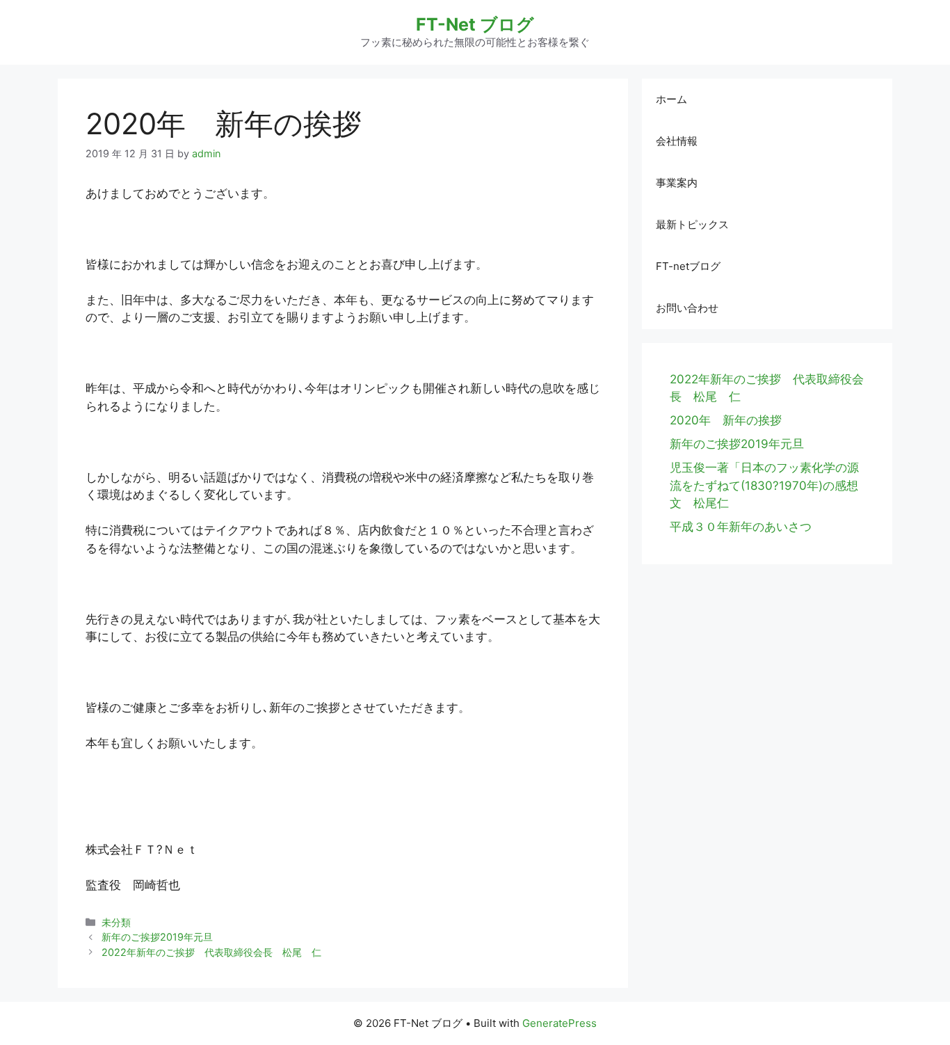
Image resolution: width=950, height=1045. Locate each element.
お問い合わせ (687, 307)
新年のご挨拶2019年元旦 (157, 937)
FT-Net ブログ (475, 24)
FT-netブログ (688, 266)
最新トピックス (692, 224)
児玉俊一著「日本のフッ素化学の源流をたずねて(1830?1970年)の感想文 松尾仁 (764, 485)
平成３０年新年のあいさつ (741, 527)
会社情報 (677, 140)
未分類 (116, 922)
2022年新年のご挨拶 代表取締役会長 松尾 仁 (211, 952)
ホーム (671, 99)
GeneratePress (559, 1023)
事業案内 (677, 182)
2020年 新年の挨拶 (726, 420)
